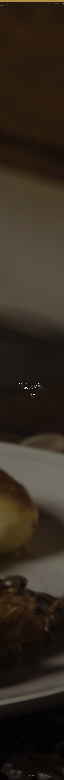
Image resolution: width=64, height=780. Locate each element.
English (49, 3)
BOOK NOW (60, 1)
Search (54, 3)
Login (58, 3)
